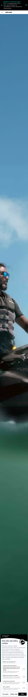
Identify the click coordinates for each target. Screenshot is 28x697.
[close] (26, 5)
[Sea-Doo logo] (8, 12)
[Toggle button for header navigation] (2, 12)
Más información (7, 8)
